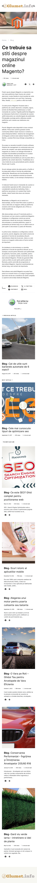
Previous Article (10, 315)
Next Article (6, 380)
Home (4, 40)
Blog (12, 40)
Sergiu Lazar (10, 83)
